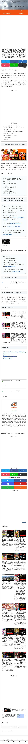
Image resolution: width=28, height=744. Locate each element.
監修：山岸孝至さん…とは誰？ (10, 135)
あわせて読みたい (8, 137)
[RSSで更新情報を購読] (20, 487)
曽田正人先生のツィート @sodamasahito (14, 131)
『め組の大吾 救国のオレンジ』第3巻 (12, 126)
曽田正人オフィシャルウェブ (10, 356)
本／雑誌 (4, 433)
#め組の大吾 (17, 217)
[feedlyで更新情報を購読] (7, 487)
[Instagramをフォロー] (7, 483)
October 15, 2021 (7, 234)
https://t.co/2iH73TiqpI (10, 266)
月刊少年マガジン (7, 358)
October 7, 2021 (16, 271)
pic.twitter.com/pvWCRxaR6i (13, 226)
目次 (12, 123)
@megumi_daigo (8, 215)
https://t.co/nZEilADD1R (15, 223)
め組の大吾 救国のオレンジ (20, 433)
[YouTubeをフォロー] (20, 483)
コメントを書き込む (14, 727)
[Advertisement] (14, 32)
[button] (22, 65)
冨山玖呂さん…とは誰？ (9, 133)
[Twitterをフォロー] (7, 480)
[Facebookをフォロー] (20, 480)
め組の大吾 (10, 433)
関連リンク (6, 139)
